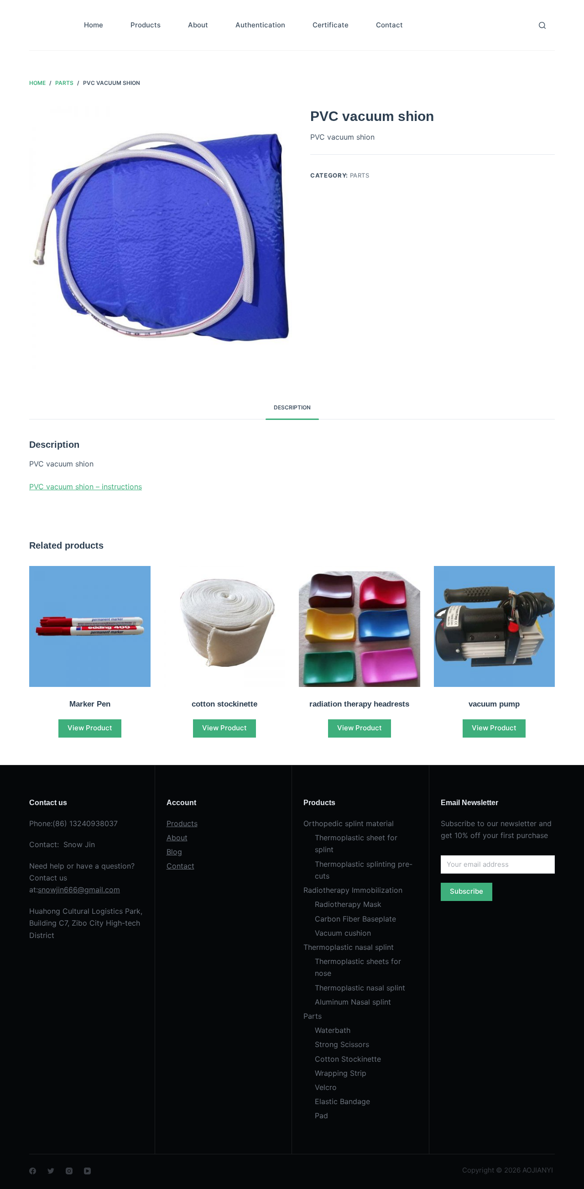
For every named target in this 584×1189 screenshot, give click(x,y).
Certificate (331, 25)
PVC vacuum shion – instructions (85, 486)
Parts (360, 175)
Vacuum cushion (343, 933)
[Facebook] (32, 1171)
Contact (389, 25)
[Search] (542, 25)
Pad (321, 1115)
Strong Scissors (342, 1044)
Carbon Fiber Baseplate (355, 918)
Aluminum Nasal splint (353, 1001)
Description (292, 407)
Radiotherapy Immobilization (352, 890)
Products (145, 25)
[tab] (292, 407)
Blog (174, 851)
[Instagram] (69, 1171)
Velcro (326, 1087)
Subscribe (466, 891)
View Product (90, 727)
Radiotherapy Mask (348, 904)
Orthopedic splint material (348, 823)
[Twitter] (50, 1171)
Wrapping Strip (340, 1073)
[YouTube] (87, 1171)
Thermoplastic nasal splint (348, 947)
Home (93, 25)
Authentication (260, 25)
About (198, 25)
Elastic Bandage (342, 1101)
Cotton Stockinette (348, 1058)
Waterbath (332, 1030)
